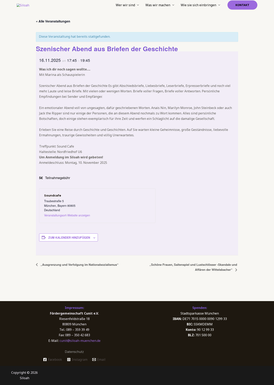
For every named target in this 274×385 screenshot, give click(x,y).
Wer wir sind (125, 5)
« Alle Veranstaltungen (53, 21)
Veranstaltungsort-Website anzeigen (67, 215)
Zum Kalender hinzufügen (69, 237)
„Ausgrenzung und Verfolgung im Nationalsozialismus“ (79, 264)
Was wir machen (157, 5)
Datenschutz (74, 351)
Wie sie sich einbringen (198, 5)
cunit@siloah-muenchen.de (80, 340)
